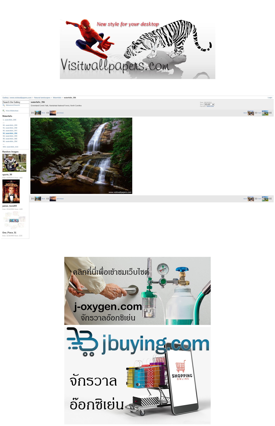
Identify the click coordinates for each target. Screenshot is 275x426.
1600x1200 (210, 106)
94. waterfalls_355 (10, 136)
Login (270, 97)
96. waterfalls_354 (10, 141)
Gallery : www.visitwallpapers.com (17, 98)
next (245, 113)
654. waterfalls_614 (10, 147)
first (43, 113)
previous (60, 113)
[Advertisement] (137, 10)
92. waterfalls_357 (10, 130)
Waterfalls (57, 98)
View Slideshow (12, 111)
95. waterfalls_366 (10, 139)
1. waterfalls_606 (9, 120)
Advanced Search (13, 105)
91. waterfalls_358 (10, 128)
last (259, 113)
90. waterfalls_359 (10, 125)
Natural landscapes (42, 98)
